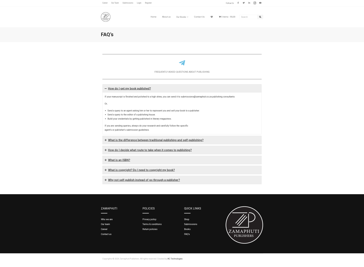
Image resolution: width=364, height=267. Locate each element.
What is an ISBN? (119, 160)
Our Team (115, 3)
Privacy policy (149, 219)
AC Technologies (175, 259)
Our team (105, 224)
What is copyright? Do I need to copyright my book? (141, 170)
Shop (186, 219)
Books (187, 229)
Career (105, 3)
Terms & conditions (152, 224)
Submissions (128, 3)
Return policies (149, 229)
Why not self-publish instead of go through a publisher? (144, 180)
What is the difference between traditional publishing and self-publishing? (155, 140)
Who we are (107, 219)
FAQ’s (187, 234)
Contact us (106, 234)
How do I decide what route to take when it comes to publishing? (150, 150)
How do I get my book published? (129, 88)
